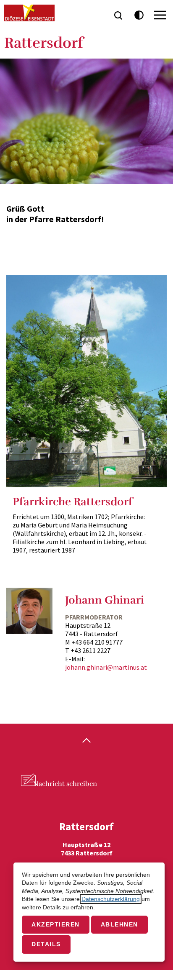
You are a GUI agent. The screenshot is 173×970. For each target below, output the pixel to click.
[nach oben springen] (86, 741)
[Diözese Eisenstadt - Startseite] (29, 13)
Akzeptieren (55, 924)
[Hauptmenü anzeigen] (160, 15)
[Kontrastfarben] (139, 15)
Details (46, 944)
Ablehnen (119, 924)
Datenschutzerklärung (110, 899)
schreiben (65, 784)
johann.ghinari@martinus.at (106, 667)
